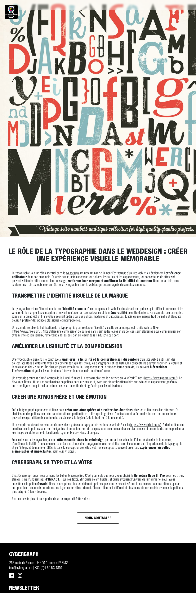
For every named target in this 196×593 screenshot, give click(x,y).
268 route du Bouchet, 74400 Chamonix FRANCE (38, 562)
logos (63, 487)
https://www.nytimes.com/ (160, 377)
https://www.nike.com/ (26, 331)
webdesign (72, 272)
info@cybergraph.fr (20, 567)
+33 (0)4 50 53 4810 (48, 567)
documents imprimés (41, 487)
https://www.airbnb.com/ (145, 424)
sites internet (83, 487)
